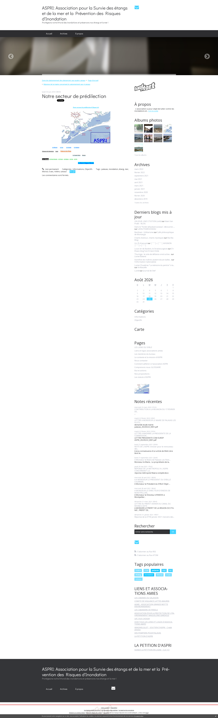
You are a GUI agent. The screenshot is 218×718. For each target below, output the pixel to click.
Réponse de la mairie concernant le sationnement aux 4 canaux (66, 84)
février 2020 (139, 196)
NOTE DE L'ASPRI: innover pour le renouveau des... (153, 447)
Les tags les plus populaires (126, 710)
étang (121, 169)
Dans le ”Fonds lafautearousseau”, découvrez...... (154, 227)
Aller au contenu (8, 2)
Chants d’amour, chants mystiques (149, 238)
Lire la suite (153, 111)
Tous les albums (140, 155)
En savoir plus (138, 716)
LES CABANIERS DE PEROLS (146, 610)
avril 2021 (138, 182)
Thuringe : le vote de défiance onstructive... (152, 254)
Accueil (49, 33)
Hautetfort (114, 708)
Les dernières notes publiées (109, 710)
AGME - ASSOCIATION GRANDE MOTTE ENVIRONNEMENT (151, 605)
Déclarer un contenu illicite (77, 713)
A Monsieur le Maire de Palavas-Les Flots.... (152, 460)
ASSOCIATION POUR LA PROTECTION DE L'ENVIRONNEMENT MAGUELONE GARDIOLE (154, 614)
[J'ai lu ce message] (216, 716)
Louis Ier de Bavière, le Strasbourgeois (150, 248)
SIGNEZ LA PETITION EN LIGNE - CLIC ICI (152, 650)
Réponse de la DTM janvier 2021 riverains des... (154, 517)
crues (51, 171)
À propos (79, 33)
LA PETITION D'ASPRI (143, 636)
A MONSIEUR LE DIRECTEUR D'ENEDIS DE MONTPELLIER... (152, 491)
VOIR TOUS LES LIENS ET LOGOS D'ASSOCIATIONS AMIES (153, 623)
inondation (113, 169)
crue (146, 570)
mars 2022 (138, 169)
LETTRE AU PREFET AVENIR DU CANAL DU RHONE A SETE (152, 505)
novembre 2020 (141, 192)
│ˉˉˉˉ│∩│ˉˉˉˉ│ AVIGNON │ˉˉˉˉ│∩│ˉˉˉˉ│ (153, 244)
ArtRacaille (142, 267)
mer (126, 169)
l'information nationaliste (145, 262)
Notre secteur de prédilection (74, 96)
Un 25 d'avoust (140, 243)
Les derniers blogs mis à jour (92, 710)
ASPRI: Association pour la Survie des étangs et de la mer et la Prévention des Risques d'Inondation (85, 13)
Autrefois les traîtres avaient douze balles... (152, 259)
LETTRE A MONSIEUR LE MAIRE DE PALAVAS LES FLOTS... (155, 421)
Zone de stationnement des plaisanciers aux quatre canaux (63, 80)
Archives (63, 33)
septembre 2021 (141, 176)
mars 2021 (138, 186)
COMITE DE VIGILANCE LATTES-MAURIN (151, 601)
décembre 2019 (140, 199)
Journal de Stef (149, 270)
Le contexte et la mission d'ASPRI (148, 357)
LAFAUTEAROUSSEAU (147, 229)
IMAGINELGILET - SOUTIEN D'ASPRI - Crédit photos (153, 628)
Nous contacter (141, 361)
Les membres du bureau (144, 354)
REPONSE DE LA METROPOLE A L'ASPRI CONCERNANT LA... (151, 469)
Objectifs (88, 169)
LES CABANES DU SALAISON (146, 598)
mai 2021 (138, 179)
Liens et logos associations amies (148, 351)
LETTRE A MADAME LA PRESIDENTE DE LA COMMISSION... (152, 434)
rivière (57, 171)
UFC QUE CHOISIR (142, 618)
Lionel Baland (140, 256)
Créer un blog (105, 708)
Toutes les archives (141, 203)
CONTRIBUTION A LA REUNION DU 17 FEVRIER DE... (154, 410)
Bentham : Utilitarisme (143, 232)
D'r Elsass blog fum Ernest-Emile (154, 249)
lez (170, 570)
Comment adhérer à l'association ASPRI (151, 364)
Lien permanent (52, 169)
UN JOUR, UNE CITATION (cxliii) (147, 221)
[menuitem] (49, 33)
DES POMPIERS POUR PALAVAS (147, 633)
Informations (78, 169)
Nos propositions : (142, 374)
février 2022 (139, 172)
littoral (45, 171)
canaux (64, 171)
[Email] (137, 7)
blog (147, 713)
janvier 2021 (139, 189)
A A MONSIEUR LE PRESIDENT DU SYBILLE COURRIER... (152, 480)
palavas (104, 169)
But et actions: (140, 371)
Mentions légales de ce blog (94, 713)
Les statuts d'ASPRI (142, 377)
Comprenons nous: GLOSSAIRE (147, 367)
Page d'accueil (93, 80)
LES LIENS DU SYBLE (143, 347)
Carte (139, 329)
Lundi (136, 270)
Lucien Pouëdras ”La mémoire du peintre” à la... (154, 265)
